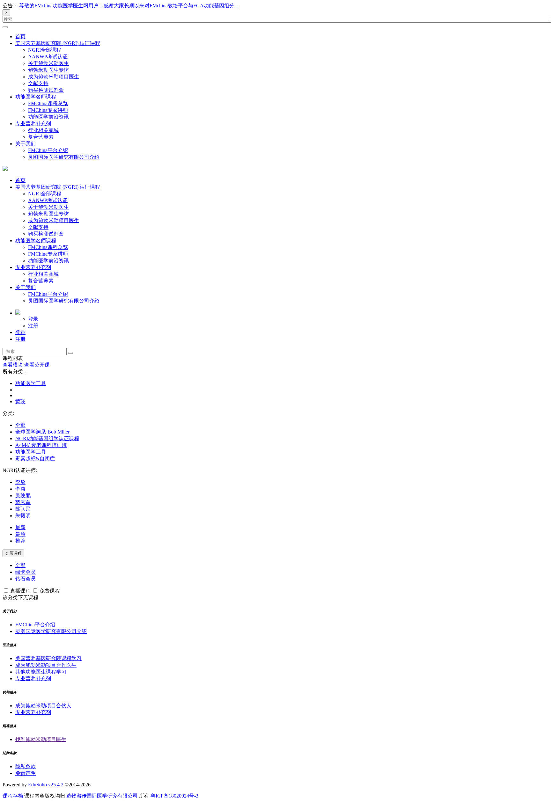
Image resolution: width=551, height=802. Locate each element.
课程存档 (13, 795)
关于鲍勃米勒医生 (48, 63)
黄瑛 (20, 401)
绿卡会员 (25, 572)
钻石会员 (25, 578)
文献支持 (38, 83)
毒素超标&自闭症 (35, 458)
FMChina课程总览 (48, 103)
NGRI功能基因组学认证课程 (47, 438)
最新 (20, 527)
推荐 (20, 540)
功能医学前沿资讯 (48, 117)
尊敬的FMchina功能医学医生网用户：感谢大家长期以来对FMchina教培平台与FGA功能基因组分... (128, 5)
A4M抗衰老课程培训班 (41, 445)
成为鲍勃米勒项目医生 (53, 76)
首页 (20, 36)
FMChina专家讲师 (48, 110)
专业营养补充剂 (33, 123)
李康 (20, 489)
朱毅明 (23, 515)
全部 (20, 425)
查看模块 (13, 365)
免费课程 (49, 591)
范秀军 (23, 502)
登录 (33, 319)
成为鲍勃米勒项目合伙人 (43, 705)
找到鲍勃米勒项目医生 (40, 739)
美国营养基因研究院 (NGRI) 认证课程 (57, 43)
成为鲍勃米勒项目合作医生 (46, 665)
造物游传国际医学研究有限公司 (102, 795)
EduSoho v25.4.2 (45, 784)
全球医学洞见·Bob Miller (42, 431)
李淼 (20, 482)
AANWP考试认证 (48, 56)
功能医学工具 (30, 383)
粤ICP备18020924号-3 (174, 795)
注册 (33, 325)
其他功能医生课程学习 (40, 671)
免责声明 (25, 773)
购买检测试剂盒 (46, 90)
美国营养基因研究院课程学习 (48, 658)
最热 (20, 534)
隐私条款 (25, 766)
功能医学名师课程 (35, 96)
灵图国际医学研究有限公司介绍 (63, 157)
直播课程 (20, 591)
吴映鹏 (23, 495)
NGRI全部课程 (44, 50)
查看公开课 (37, 365)
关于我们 (25, 143)
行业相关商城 (43, 130)
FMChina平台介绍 (48, 150)
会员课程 (13, 553)
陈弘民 (23, 509)
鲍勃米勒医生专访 (48, 70)
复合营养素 (41, 137)
